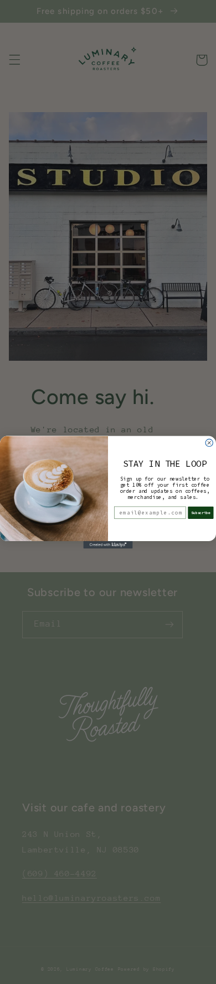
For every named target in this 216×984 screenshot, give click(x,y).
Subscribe (200, 512)
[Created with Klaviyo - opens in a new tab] (107, 544)
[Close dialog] (209, 442)
